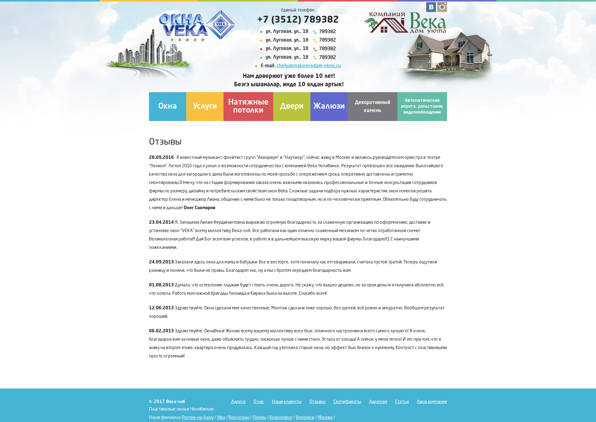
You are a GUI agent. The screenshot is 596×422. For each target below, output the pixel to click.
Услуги (205, 106)
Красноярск (280, 417)
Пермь (259, 417)
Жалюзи (329, 106)
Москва (325, 417)
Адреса (238, 402)
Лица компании (432, 402)
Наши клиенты (286, 402)
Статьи (402, 402)
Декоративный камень (372, 106)
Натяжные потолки (248, 106)
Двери (292, 106)
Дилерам (378, 402)
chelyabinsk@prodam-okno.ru (309, 66)
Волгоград (238, 417)
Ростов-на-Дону (198, 417)
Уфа (221, 417)
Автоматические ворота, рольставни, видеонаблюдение (422, 106)
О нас (259, 402)
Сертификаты (347, 402)
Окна (167, 106)
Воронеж (305, 417)
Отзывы (317, 402)
